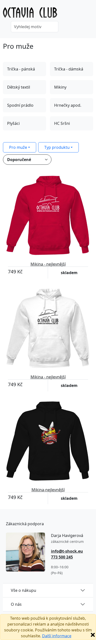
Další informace (56, 636)
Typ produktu (57, 147)
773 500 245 (62, 557)
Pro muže (18, 147)
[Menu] (90, 14)
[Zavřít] (93, 635)
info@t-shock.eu (67, 551)
